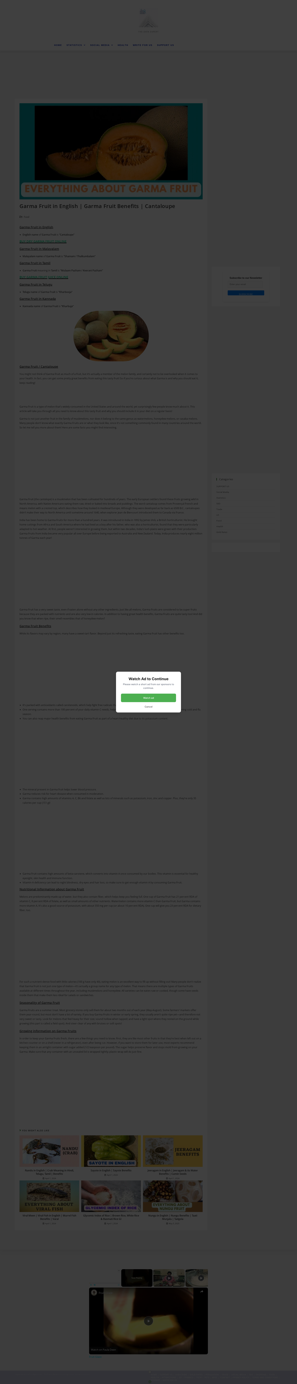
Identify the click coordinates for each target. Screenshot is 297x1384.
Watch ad (148, 697)
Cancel (149, 706)
